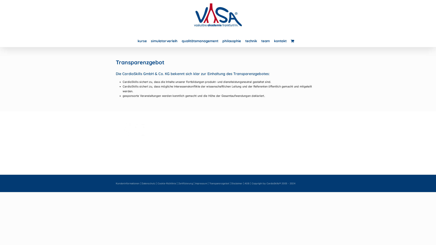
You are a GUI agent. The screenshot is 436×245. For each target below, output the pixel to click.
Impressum (201, 183)
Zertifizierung (185, 183)
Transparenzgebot (219, 183)
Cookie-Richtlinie (167, 183)
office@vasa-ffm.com (182, 154)
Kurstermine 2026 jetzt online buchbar (294, 135)
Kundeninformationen (128, 183)
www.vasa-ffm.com (181, 158)
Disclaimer (236, 183)
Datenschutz (148, 183)
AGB (247, 183)
